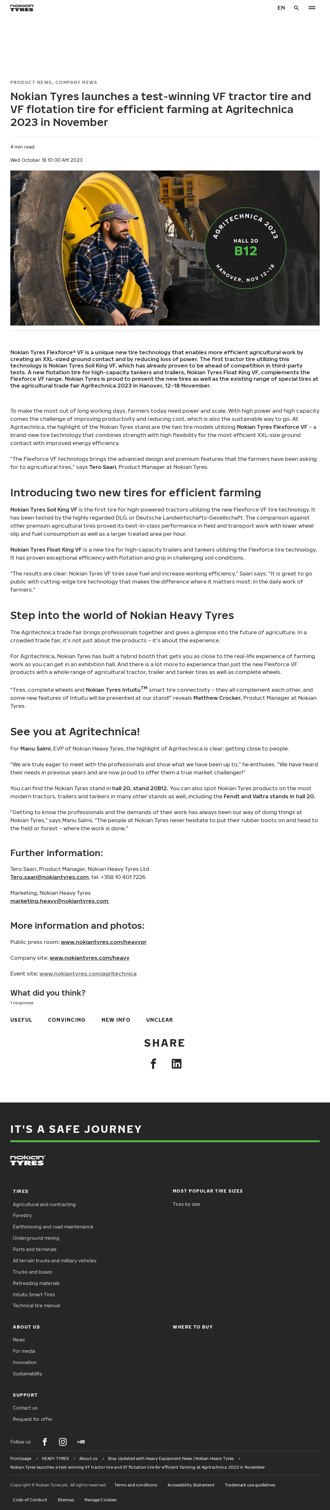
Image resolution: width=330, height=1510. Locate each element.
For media (24, 1351)
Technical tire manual (36, 1305)
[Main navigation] (312, 8)
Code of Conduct (30, 1499)
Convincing (67, 1020)
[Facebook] (153, 1063)
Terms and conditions (135, 1485)
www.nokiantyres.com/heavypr (104, 941)
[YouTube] (81, 1442)
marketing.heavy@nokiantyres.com (59, 900)
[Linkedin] (176, 1063)
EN (281, 7)
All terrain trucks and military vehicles (54, 1260)
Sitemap (66, 1499)
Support (25, 1395)
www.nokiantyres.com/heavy (90, 957)
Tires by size (186, 1204)
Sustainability (27, 1373)
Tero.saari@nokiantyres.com (49, 877)
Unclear (159, 1020)
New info (116, 1020)
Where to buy (193, 1326)
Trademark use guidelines (250, 1485)
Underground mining (36, 1238)
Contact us (25, 1408)
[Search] (296, 8)
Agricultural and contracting (44, 1204)
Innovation (25, 1362)
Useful (21, 1020)
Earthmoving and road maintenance (53, 1226)
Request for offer (33, 1419)
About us (26, 1326)
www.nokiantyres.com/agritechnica (88, 973)
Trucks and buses (32, 1272)
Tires (21, 1191)
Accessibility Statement (191, 1485)
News (19, 1339)
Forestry (22, 1215)
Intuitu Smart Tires (34, 1294)
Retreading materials (36, 1283)
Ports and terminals (34, 1249)
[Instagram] (63, 1442)
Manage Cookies (100, 1499)
